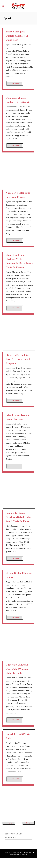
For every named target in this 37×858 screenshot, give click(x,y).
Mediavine (25, 854)
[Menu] (3, 6)
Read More (15, 84)
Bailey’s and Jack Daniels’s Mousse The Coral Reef (18, 36)
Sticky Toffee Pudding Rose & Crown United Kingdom (18, 359)
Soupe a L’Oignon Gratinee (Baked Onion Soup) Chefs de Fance (18, 517)
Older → (29, 823)
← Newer (9, 823)
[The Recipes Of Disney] (18, 6)
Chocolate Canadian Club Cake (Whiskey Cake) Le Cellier (17, 669)
